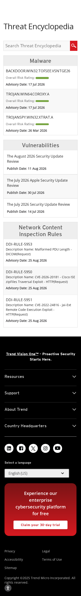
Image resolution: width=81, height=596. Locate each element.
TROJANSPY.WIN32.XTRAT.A (29, 117)
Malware (40, 60)
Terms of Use (52, 559)
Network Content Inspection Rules (41, 230)
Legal (46, 551)
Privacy (9, 551)
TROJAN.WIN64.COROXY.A (27, 94)
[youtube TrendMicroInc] (57, 448)
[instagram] (45, 448)
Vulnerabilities (40, 145)
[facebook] (21, 448)
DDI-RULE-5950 (19, 271)
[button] (36, 473)
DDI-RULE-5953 (19, 244)
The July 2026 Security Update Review (38, 204)
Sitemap (10, 568)
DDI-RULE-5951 (19, 299)
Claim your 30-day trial (37, 524)
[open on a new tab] (33, 448)
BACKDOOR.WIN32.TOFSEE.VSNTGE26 (38, 70)
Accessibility (13, 559)
